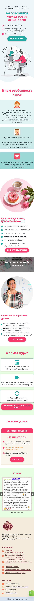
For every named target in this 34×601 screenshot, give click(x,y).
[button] (17, 494)
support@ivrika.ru (12, 584)
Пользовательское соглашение (18, 570)
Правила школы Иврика (15, 573)
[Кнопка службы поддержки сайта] (31, 593)
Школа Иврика (11, 593)
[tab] (11, 512)
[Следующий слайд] (32, 494)
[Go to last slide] (1, 494)
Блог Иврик (10, 590)
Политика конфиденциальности (14, 551)
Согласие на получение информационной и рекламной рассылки (18, 562)
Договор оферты (12, 567)
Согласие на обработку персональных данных (15, 556)
